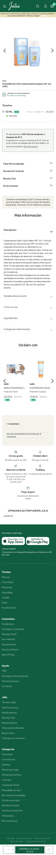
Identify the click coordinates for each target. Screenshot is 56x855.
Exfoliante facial (10, 805)
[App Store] (13, 541)
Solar (4, 602)
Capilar (6, 597)
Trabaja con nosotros (13, 738)
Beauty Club (8, 717)
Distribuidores (9, 712)
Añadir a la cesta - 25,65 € (29, 850)
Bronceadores (9, 821)
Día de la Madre (10, 649)
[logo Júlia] (16, 6)
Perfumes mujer (10, 769)
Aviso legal (10, 838)
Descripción (10, 230)
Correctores (8, 759)
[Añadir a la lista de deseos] (49, 850)
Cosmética (7, 582)
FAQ (4, 671)
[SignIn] (45, 6)
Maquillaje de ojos (11, 790)
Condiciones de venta (24, 838)
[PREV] (4, 50)
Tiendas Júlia (9, 702)
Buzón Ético (8, 733)
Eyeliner (6, 764)
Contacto (7, 686)
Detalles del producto (15, 296)
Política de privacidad (42, 838)
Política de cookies (16, 841)
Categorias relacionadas (17, 329)
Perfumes (7, 587)
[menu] (4, 6)
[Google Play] (37, 541)
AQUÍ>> (44, 16)
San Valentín (8, 639)
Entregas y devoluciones (15, 676)
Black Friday (8, 654)
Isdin (4, 81)
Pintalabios (8, 815)
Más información (30, 146)
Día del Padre (9, 644)
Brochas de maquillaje (13, 795)
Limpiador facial (10, 785)
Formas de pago (10, 681)
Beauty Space (9, 723)
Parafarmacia (9, 607)
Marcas (6, 577)
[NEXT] (52, 50)
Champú (6, 780)
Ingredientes (10, 318)
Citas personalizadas (13, 728)
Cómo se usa (11, 307)
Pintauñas (7, 754)
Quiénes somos (10, 707)
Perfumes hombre (11, 775)
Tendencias (8, 624)
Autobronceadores (12, 810)
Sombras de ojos (11, 800)
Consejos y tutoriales (13, 629)
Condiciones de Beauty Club (36, 841)
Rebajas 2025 (9, 634)
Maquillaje (7, 592)
